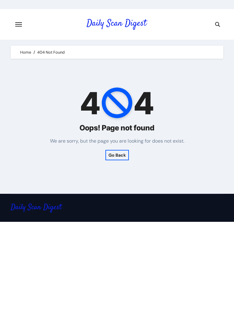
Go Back (117, 155)
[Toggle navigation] (18, 24)
